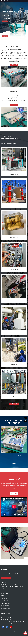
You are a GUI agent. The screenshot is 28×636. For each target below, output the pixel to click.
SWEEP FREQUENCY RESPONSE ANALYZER (14, 93)
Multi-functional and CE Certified (14, 49)
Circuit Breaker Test (14, 269)
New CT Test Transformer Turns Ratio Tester (14, 455)
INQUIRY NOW (14, 403)
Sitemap (21, 631)
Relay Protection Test (14, 174)
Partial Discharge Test (14, 332)
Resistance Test (4, 598)
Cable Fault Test (14, 364)
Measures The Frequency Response (14, 95)
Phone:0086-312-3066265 (8, 619)
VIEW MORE (14, 493)
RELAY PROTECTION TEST (14, 46)
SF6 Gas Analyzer (4, 610)
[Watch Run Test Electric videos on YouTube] (10, 627)
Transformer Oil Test (14, 237)
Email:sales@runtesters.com (8, 615)
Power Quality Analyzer (5, 608)
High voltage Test (14, 205)
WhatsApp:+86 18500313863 (8, 617)
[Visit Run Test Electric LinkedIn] (6, 627)
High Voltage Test (4, 600)
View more (14, 64)
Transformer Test (14, 301)
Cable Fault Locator (5, 606)
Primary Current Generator (6, 603)
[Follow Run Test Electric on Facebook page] (3, 627)
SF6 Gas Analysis (14, 396)
